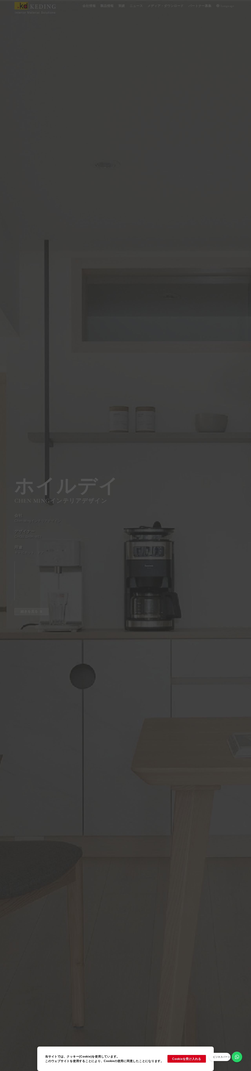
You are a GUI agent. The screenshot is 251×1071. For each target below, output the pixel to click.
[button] (89, 6)
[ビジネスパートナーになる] (237, 1057)
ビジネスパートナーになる (228, 1057)
